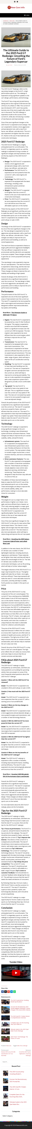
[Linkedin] (17, 2)
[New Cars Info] (16, 7)
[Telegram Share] (11, 991)
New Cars (8, 1045)
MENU (27, 15)
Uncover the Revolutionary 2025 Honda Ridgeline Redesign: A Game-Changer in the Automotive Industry (20, 1008)
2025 (18, 1045)
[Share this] (2, 991)
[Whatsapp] (14, 991)
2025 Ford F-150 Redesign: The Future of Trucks (19, 1037)
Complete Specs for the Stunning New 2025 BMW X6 (20, 1023)
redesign (25, 1045)
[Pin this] (8, 991)
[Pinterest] (14, 2)
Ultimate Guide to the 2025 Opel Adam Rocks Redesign (20, 1030)
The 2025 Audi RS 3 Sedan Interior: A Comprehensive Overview (20, 1017)
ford (21, 1045)
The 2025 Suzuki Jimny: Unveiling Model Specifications (20, 1001)
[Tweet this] (5, 991)
